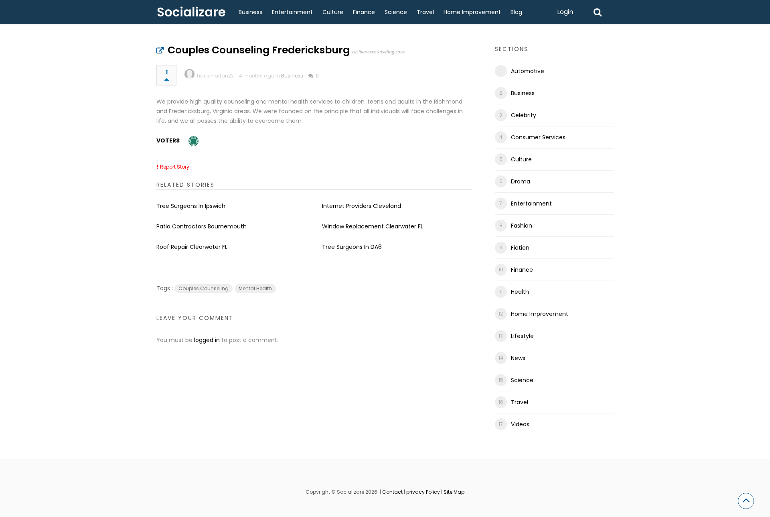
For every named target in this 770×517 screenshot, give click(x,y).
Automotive (527, 71)
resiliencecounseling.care (378, 51)
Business (250, 12)
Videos (520, 424)
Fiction (520, 248)
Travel (425, 12)
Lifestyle (522, 336)
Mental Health (255, 288)
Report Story (174, 166)
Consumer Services (538, 137)
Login (565, 11)
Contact (392, 492)
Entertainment (292, 12)
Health (520, 292)
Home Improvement (472, 12)
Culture (332, 12)
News (518, 358)
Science (396, 12)
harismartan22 (215, 75)
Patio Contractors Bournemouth (201, 226)
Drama (520, 181)
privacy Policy (423, 492)
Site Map (454, 492)
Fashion (521, 226)
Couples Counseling (203, 288)
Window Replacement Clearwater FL (372, 226)
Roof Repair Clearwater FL (191, 247)
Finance (364, 12)
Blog (516, 12)
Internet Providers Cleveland (361, 206)
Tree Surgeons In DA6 (352, 247)
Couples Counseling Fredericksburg (259, 50)
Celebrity (523, 115)
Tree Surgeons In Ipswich (190, 206)
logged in (207, 340)
